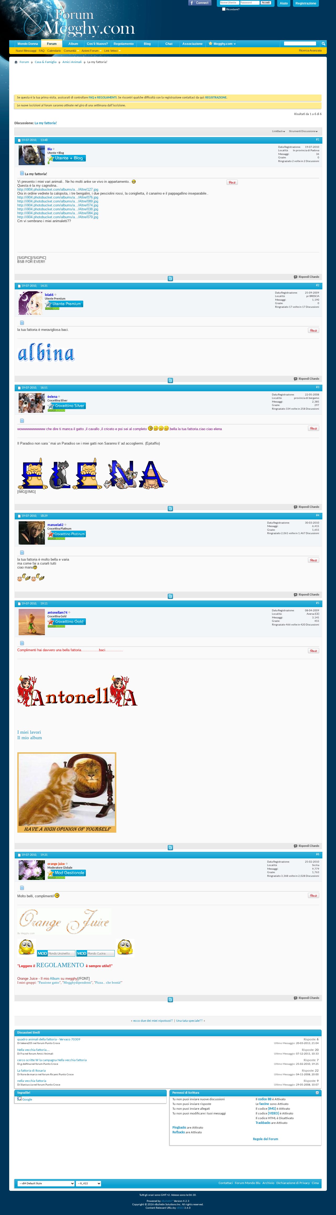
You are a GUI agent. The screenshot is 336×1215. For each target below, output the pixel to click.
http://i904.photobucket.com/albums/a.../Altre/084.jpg (57, 213)
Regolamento (124, 44)
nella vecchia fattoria (31, 1081)
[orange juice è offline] (32, 870)
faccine (264, 1104)
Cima (315, 1183)
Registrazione (306, 3)
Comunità (70, 50)
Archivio (268, 1183)
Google (27, 1099)
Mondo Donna (28, 44)
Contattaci (226, 1183)
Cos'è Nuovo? (97, 44)
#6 (317, 854)
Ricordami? (232, 9)
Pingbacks (179, 1127)
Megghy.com (223, 44)
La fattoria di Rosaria (31, 1070)
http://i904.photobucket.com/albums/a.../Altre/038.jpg (57, 209)
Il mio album (29, 737)
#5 (317, 603)
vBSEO (180, 1208)
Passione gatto (49, 982)
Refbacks (178, 1132)
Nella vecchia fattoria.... (33, 1050)
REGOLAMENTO (60, 965)
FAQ (42, 50)
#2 (317, 285)
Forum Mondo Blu (247, 1183)
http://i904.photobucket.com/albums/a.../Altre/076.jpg (57, 197)
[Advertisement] (110, 77)
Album (73, 44)
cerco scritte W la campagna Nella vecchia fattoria (52, 1060)
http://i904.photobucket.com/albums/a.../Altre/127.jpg (57, 189)
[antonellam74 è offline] (32, 622)
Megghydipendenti (77, 982)
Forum (52, 44)
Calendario (54, 50)
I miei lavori (29, 732)
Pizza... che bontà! (108, 982)
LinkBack (277, 131)
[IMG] (272, 1108)
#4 (317, 515)
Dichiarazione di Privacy (293, 1183)
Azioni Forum (90, 50)
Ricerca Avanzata (310, 50)
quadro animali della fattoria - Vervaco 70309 (48, 1039)
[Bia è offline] (32, 155)
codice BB (264, 1099)
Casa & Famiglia (45, 62)
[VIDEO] (273, 1113)
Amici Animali (72, 62)
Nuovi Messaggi (26, 50)
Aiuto (284, 3)
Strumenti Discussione (302, 131)
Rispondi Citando (309, 277)
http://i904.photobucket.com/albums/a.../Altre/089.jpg (57, 201)
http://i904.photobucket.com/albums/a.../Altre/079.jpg (57, 217)
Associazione (192, 44)
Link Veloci (111, 50)
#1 (317, 139)
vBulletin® (167, 1201)
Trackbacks (263, 1123)
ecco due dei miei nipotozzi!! (153, 1021)
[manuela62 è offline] (32, 533)
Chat (168, 44)
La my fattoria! (46, 123)
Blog (147, 44)
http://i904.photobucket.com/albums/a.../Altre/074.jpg (57, 205)
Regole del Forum (265, 1139)
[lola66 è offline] (30, 303)
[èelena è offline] (32, 403)
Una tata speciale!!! (189, 1021)
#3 (317, 387)
